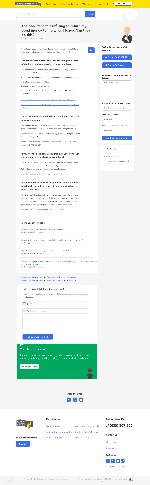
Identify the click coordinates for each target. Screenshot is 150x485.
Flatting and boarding (54, 277)
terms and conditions (117, 479)
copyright (103, 479)
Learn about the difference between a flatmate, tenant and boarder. (48, 100)
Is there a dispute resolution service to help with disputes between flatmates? (52, 240)
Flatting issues (71, 277)
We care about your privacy (88, 426)
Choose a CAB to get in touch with (116, 103)
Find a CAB (111, 442)
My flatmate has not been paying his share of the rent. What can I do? (48, 251)
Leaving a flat (71, 281)
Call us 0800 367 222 (117, 57)
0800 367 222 (121, 425)
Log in (23, 443)
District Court (66, 204)
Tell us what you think (37, 336)
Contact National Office (86, 432)
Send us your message (117, 138)
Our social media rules (115, 466)
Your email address (110, 114)
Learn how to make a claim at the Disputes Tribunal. (41, 174)
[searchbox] (51, 14)
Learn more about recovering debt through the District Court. (46, 209)
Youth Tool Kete (29, 366)
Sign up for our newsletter (59, 432)
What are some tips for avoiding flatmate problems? (42, 229)
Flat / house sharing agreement (115, 161)
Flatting (106, 154)
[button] (52, 4)
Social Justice (53, 426)
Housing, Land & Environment (32, 277)
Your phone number (114, 126)
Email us (110, 447)
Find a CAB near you (117, 65)
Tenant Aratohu (82, 437)
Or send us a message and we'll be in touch (116, 76)
